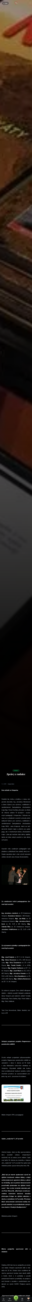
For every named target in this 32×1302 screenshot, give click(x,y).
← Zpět (5, 3)
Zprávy (16, 770)
